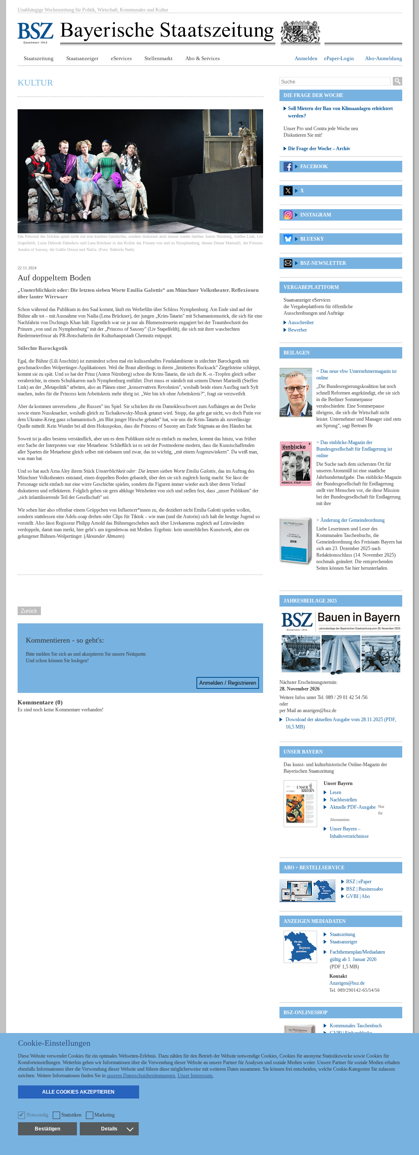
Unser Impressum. (196, 1075)
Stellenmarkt (158, 58)
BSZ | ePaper (359, 881)
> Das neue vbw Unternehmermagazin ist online (356, 374)
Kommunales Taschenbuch (356, 1026)
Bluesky (312, 239)
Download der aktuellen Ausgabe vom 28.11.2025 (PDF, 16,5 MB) (341, 723)
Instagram (315, 215)
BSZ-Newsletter (323, 263)
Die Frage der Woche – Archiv (319, 148)
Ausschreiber (301, 322)
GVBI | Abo (358, 896)
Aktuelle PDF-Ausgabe (353, 807)
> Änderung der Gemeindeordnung (350, 520)
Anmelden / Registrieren (227, 683)
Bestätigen (47, 1129)
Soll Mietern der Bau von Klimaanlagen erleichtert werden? (340, 112)
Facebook (314, 166)
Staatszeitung (39, 58)
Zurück (29, 611)
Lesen (335, 792)
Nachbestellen (343, 800)
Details (109, 1129)
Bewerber (297, 330)
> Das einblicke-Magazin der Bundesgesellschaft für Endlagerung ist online (354, 449)
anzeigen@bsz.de (319, 710)
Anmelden (306, 58)
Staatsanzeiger (82, 58)
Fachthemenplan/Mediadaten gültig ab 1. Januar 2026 (357, 959)
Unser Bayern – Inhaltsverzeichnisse (349, 832)
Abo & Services (202, 58)
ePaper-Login (339, 58)
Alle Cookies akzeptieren (78, 1092)
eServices (121, 58)
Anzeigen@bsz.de (347, 983)
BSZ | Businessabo (364, 889)
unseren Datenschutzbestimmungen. (141, 1075)
